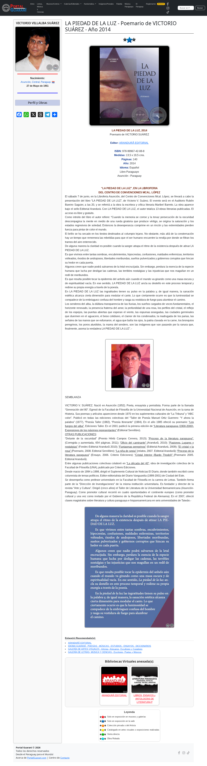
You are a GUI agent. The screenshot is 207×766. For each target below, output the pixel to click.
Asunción (26, 82)
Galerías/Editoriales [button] (72, 4)
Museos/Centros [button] (53, 4)
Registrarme (155, 4)
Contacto (65, 757)
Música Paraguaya (129, 5)
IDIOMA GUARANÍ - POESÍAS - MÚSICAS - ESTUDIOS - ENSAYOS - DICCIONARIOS (109, 646)
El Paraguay (139, 5)
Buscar (200, 8)
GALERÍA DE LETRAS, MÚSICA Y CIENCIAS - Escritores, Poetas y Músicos (105, 652)
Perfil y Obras (37, 103)
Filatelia (119, 4)
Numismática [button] (89, 4)
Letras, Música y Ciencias (40, 8)
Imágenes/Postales (106, 4)
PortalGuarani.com (36, 757)
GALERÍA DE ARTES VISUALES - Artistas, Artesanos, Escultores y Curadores (105, 649)
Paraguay (46, 82)
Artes (32, 4)
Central (35, 82)
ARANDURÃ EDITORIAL (134, 143)
